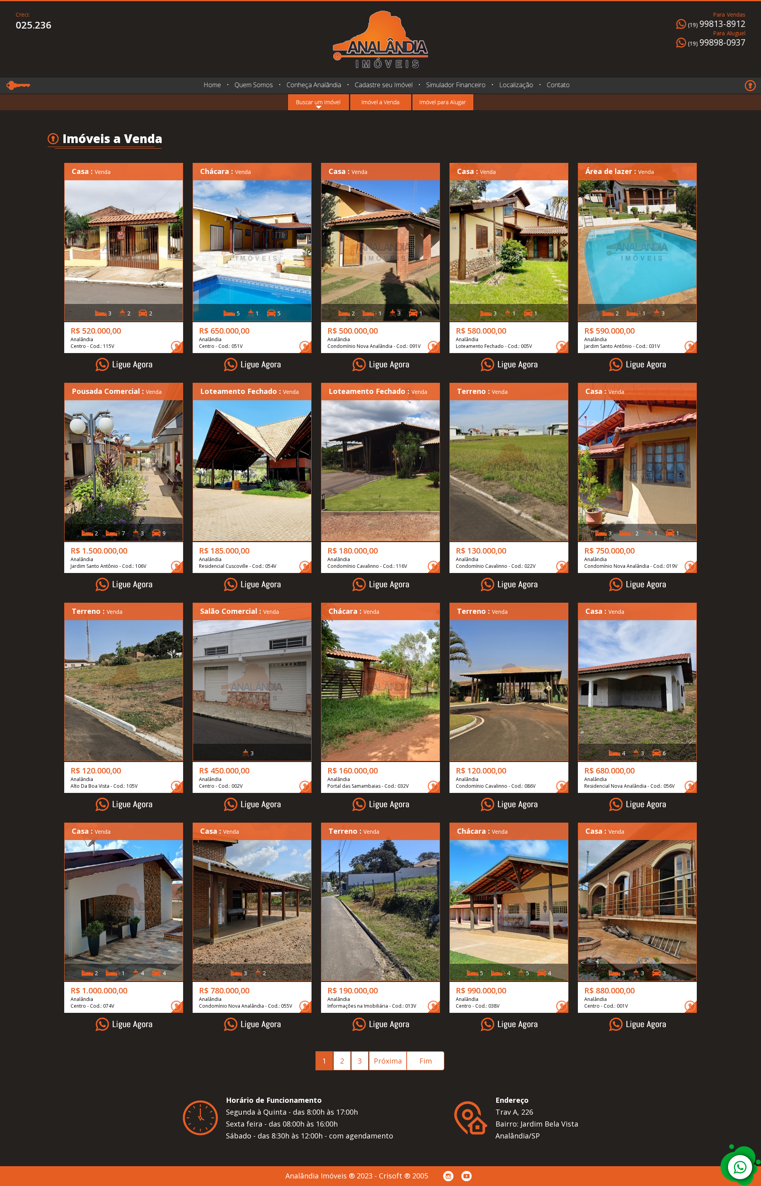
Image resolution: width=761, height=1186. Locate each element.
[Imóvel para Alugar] (443, 102)
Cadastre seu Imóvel (383, 84)
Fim (425, 1061)
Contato (558, 84)
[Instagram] (448, 1176)
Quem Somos (253, 84)
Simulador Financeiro (456, 84)
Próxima (388, 1061)
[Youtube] (466, 1176)
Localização (516, 84)
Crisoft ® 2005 (403, 1175)
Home (212, 84)
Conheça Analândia (313, 84)
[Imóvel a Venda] (380, 102)
